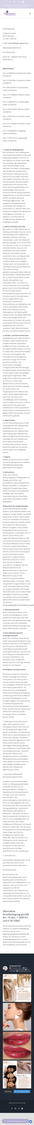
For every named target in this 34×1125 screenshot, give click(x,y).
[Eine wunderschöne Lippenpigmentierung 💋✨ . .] (17, 1046)
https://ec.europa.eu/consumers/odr (16, 934)
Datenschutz (12, 1103)
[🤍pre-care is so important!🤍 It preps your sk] (17, 988)
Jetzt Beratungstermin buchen (17, 1121)
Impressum (19, 1103)
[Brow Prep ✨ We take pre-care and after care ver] (17, 1074)
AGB (24, 1103)
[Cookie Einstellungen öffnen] (30, 1123)
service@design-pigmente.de (18, 43)
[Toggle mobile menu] (30, 14)
